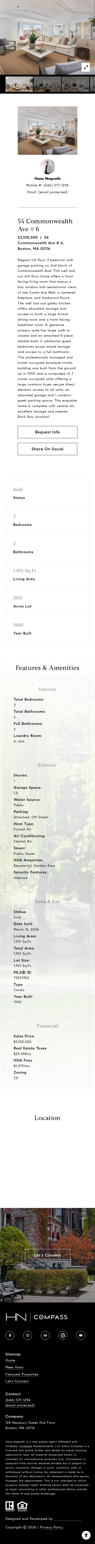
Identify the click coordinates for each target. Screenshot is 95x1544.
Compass (26, 1446)
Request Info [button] (47, 432)
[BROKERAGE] (63, 1335)
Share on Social (48, 449)
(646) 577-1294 (56, 185)
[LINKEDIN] (45, 1335)
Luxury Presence (68, 1519)
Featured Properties (22, 1374)
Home (10, 1360)
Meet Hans (14, 1367)
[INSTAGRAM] (27, 1335)
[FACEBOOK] (10, 1335)
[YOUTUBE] (80, 1335)
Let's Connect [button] (47, 1255)
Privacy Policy (51, 1527)
